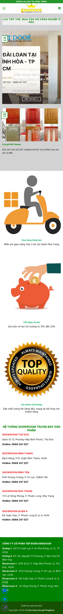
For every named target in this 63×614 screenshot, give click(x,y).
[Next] (56, 67)
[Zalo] (4, 591)
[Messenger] (4, 600)
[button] (4, 8)
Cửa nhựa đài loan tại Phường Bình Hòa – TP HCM (31, 79)
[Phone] (4, 582)
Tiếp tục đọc (31, 99)
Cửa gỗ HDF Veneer (11, 144)
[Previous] (7, 67)
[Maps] (4, 609)
